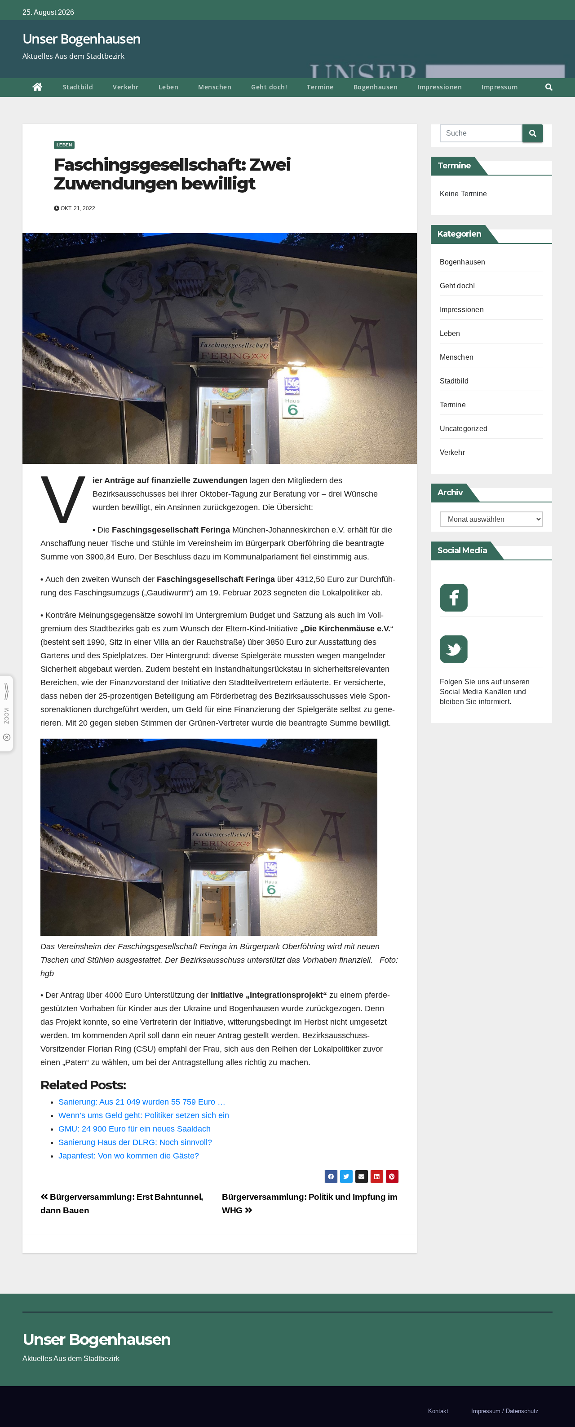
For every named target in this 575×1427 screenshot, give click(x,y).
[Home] (37, 87)
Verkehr (126, 87)
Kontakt (438, 1411)
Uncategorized (464, 428)
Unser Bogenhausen (81, 38)
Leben (169, 87)
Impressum (500, 87)
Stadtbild (78, 87)
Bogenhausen (376, 87)
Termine (320, 87)
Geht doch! (269, 87)
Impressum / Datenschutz (505, 1411)
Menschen (214, 87)
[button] (549, 87)
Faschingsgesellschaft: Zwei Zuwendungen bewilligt (172, 174)
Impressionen (439, 87)
